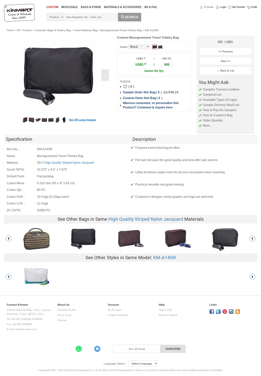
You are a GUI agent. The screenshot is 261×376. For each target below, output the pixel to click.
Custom (27, 30)
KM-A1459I (164, 257)
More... (207, 125)
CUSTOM (52, 7)
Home (10, 30)
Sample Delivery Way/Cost (221, 105)
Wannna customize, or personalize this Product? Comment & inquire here (151, 105)
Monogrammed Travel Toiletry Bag (121, 30)
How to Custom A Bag (218, 115)
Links (213, 304)
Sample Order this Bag (139, 92)
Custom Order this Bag (139, 98)
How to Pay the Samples (219, 110)
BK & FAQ (150, 7)
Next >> (225, 61)
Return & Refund (168, 315)
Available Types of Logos (220, 99)
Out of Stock (64, 315)
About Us (63, 304)
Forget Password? (118, 315)
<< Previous (225, 51)
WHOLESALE (69, 7)
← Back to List (225, 70)
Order (254, 7)
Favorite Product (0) (229, 14)
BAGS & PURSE (91, 7)
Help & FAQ (165, 309)
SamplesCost (212, 94)
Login (223, 7)
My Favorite (238, 7)
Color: (124, 46)
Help (162, 304)
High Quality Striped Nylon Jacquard (69, 162)
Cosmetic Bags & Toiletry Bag (53, 30)
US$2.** (140, 64)
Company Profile (66, 309)
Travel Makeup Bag (85, 30)
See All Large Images (82, 119)
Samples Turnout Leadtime (221, 89)
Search (131, 17)
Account (113, 304)
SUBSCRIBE (173, 348)
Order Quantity (213, 120)
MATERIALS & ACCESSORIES (122, 7)
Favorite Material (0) (229, 19)
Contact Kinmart (17, 304)
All (18, 30)
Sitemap (61, 320)
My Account (114, 309)
